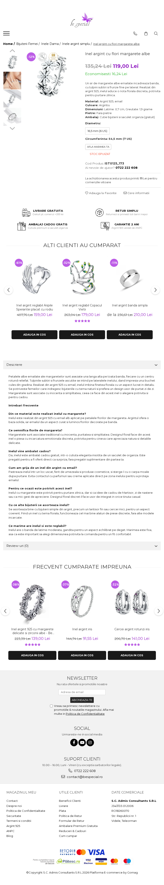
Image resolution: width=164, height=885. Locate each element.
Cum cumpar (68, 836)
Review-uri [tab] (17, 546)
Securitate (13, 816)
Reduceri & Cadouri (72, 831)
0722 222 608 (84, 771)
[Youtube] (82, 742)
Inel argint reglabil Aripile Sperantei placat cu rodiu (34, 307)
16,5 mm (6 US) (97, 131)
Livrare (63, 806)
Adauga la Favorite (102, 193)
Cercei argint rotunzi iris (131, 629)
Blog (9, 836)
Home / (9, 44)
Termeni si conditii (18, 820)
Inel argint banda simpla (130, 305)
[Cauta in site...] (156, 33)
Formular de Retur (71, 820)
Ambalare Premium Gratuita (78, 826)
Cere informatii (138, 193)
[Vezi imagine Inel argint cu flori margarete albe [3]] (12, 117)
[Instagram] (90, 742)
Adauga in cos (34, 334)
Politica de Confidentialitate (85, 713)
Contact (12, 800)
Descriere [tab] (14, 365)
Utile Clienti (71, 792)
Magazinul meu (21, 792)
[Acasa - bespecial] (82, 19)
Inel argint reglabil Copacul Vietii (82, 307)
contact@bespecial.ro (84, 777)
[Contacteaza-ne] (135, 33)
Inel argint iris (82, 629)
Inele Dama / (51, 44)
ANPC (10, 831)
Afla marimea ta (98, 146)
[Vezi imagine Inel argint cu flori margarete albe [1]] (12, 80)
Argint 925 (13, 826)
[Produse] (7, 34)
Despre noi (14, 806)
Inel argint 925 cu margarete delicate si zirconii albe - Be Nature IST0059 (32, 631)
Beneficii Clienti (70, 800)
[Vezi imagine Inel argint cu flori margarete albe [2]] (12, 98)
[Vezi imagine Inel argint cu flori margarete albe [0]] (12, 62)
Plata (62, 810)
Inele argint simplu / (77, 44)
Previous (12, 51)
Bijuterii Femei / (28, 44)
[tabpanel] (51, 76)
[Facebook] (74, 742)
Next (12, 128)
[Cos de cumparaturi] (146, 33)
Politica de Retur (70, 816)
